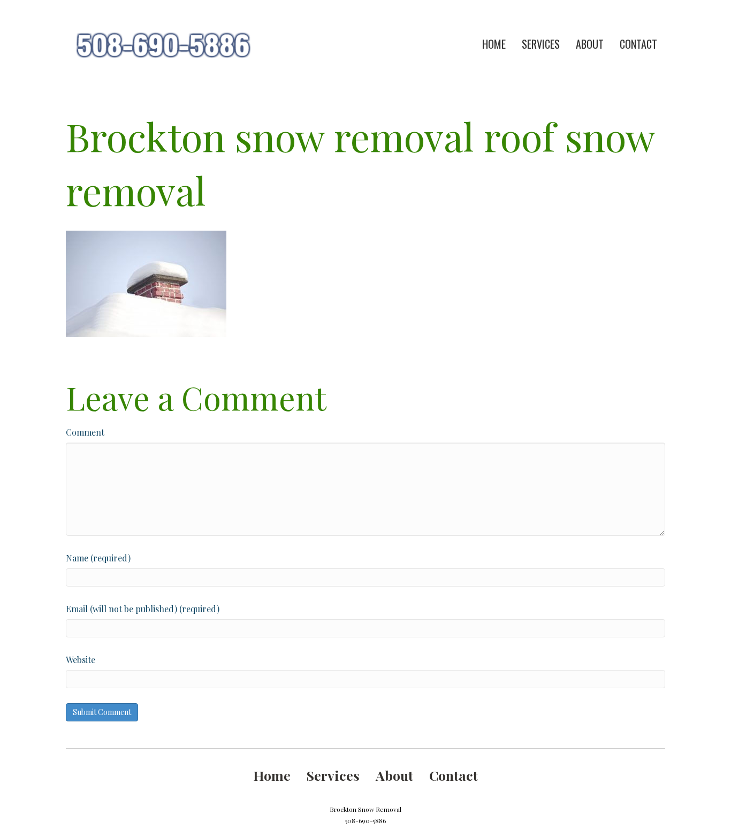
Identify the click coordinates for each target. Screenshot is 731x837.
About (590, 44)
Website (80, 659)
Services (541, 44)
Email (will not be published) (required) (142, 608)
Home (494, 44)
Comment (85, 432)
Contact (638, 44)
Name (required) (98, 558)
